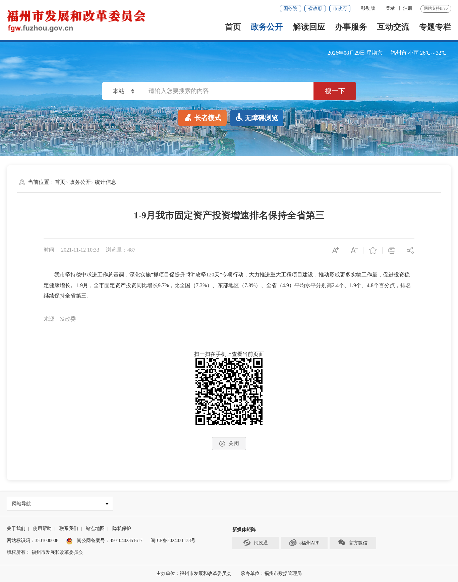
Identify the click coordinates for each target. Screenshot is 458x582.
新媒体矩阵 (244, 529)
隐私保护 (121, 528)
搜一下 (335, 91)
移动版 (368, 8)
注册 (407, 8)
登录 (390, 8)
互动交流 (393, 26)
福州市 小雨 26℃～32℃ (418, 53)
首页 (233, 26)
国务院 (290, 8)
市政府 (340, 8)
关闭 (233, 443)
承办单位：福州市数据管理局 (271, 573)
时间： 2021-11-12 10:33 (71, 250)
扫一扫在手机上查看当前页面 (229, 354)
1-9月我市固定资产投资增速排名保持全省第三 (229, 215)
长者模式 (207, 117)
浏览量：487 (120, 250)
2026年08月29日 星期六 (355, 53)
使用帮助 (42, 528)
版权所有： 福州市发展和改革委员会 (45, 552)
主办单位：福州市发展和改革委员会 (194, 573)
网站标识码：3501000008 (32, 540)
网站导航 (21, 503)
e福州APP (309, 542)
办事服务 (351, 26)
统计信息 (105, 182)
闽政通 (261, 542)
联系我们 (68, 528)
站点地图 (95, 528)
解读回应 (309, 26)
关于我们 (16, 528)
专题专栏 (435, 26)
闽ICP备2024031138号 (173, 540)
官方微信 (358, 542)
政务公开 (267, 26)
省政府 (315, 8)
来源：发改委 (60, 319)
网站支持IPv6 (436, 8)
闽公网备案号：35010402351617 (109, 540)
